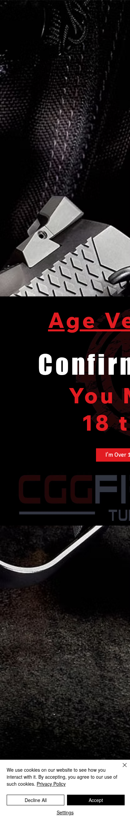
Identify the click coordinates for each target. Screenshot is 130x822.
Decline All (36, 800)
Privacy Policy (51, 783)
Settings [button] (65, 812)
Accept (96, 800)
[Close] (121, 769)
